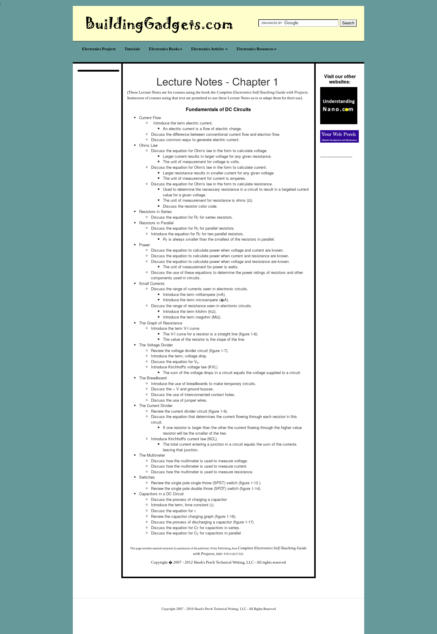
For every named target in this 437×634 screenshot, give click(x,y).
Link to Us (208, 581)
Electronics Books (164, 49)
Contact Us (190, 581)
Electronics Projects (99, 49)
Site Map (265, 581)
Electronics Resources (255, 49)
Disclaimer (226, 581)
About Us (172, 581)
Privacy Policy (246, 581)
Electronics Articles (208, 49)
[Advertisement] (97, 160)
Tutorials (132, 49)
